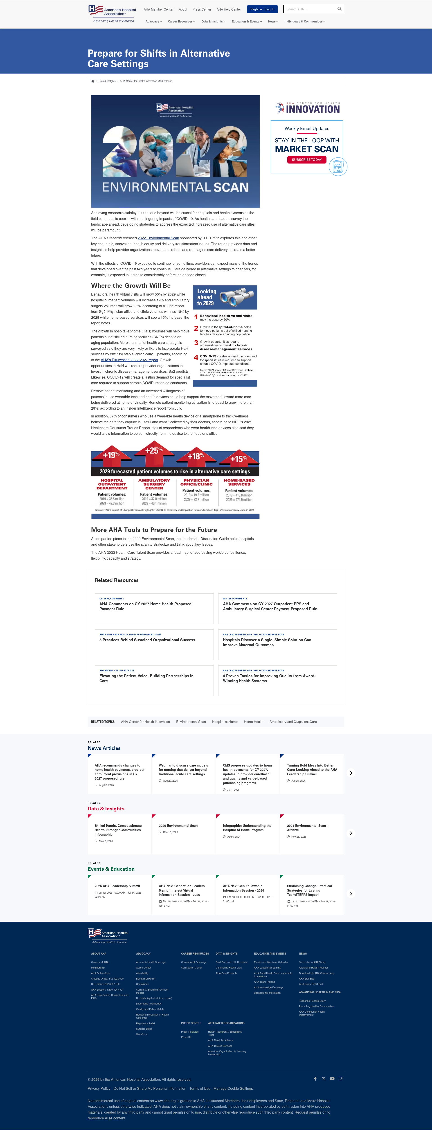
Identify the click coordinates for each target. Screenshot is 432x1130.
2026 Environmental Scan (178, 825)
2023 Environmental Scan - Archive (307, 827)
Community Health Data (229, 967)
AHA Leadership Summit (267, 967)
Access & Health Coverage (151, 962)
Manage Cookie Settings (233, 1088)
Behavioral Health (145, 978)
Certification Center (191, 967)
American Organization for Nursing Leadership (227, 1052)
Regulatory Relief (145, 1023)
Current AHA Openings (193, 962)
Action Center (143, 967)
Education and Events (270, 953)
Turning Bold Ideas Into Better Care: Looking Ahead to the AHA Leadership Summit (312, 769)
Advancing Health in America (320, 992)
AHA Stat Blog (306, 978)
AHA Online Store (100, 973)
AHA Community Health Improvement (312, 1013)
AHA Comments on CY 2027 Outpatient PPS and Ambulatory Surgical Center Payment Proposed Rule (270, 606)
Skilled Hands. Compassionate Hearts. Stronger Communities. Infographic (118, 829)
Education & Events (245, 21)
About (183, 9)
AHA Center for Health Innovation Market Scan (146, 81)
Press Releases (190, 1031)
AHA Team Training (264, 981)
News (272, 21)
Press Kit (186, 1036)
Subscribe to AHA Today (312, 962)
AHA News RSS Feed (311, 983)
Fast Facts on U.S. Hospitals (231, 962)
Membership (98, 967)
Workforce (142, 1034)
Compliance (142, 983)
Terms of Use (199, 1088)
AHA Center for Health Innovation (145, 721)
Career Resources (180, 21)
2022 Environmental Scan (158, 237)
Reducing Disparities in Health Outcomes (152, 1016)
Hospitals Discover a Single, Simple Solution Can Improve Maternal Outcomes (267, 642)
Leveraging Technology (149, 1003)
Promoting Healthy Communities (316, 1006)
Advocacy (152, 21)
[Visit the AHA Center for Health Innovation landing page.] (307, 108)
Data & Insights (212, 21)
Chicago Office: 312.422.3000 (107, 978)
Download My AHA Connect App (316, 973)
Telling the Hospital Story (312, 1000)
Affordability (142, 973)
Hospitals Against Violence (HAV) (154, 998)
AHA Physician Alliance (220, 1040)
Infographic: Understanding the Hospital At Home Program (247, 827)
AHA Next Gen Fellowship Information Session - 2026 (243, 887)
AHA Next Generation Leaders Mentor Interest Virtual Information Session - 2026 (182, 890)
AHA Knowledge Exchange (268, 987)
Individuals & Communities (304, 21)
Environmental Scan (191, 721)
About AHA (98, 953)
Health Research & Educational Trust (225, 1033)
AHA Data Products (226, 973)
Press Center (202, 9)
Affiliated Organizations (226, 1023)
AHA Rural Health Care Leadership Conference (273, 974)
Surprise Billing (144, 1028)
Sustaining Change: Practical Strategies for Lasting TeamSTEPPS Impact (309, 890)
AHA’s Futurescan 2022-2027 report (129, 359)
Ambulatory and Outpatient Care (293, 721)
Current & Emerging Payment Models (152, 991)
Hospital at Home (225, 721)
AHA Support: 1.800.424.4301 (107, 989)
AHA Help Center (229, 9)
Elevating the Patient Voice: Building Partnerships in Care (146, 678)
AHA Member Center (158, 9)
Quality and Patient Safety (150, 1009)
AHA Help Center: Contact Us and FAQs (109, 996)
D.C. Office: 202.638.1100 (105, 983)
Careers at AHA (99, 962)
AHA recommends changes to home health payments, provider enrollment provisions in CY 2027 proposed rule (119, 772)
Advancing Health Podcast (313, 967)
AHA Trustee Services (220, 1045)
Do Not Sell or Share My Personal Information (150, 1088)
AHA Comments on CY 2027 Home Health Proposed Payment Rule (145, 606)
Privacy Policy (99, 1088)
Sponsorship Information (267, 992)
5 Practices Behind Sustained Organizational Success (147, 639)
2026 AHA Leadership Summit (117, 885)
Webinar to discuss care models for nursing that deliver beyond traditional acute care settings (183, 769)
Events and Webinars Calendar (271, 962)
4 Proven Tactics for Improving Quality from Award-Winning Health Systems (269, 678)
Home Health (253, 721)
